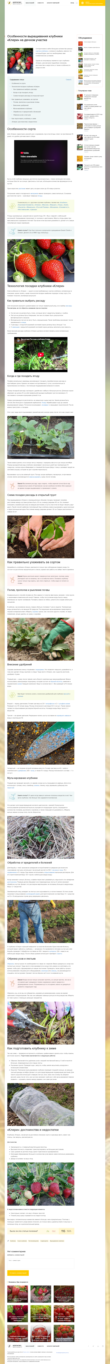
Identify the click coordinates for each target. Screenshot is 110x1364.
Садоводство (44, 1241)
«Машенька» (30, 207)
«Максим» (45, 205)
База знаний (30, 3)
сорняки (35, 612)
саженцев (15, 327)
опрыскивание (49, 872)
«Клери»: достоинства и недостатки (24, 122)
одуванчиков (12, 872)
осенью (20, 696)
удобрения (22, 771)
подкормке (40, 670)
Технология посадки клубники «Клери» (26, 86)
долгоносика (11, 882)
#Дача (94, 2)
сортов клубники (42, 51)
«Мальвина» (54, 207)
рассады (69, 306)
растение (22, 188)
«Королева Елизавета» (26, 205)
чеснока (55, 870)
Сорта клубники (22, 1241)
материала (34, 193)
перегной (10, 788)
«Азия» (65, 205)
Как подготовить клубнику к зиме (24, 118)
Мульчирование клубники (22, 108)
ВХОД (72, 3)
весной (66, 694)
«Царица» (33, 209)
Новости (41, 3)
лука (61, 870)
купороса (52, 951)
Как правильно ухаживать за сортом (25, 99)
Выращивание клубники (57, 1241)
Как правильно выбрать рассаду (25, 89)
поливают (45, 405)
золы (32, 771)
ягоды (40, 196)
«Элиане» (37, 205)
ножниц (54, 971)
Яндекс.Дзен (26, 1352)
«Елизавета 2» (64, 207)
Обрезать (10, 964)
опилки (36, 785)
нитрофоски (50, 704)
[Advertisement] (55, 19)
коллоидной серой (33, 894)
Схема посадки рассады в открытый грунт (28, 96)
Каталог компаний (53, 3)
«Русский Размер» (42, 207)
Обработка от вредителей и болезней (27, 112)
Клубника (13, 1241)
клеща (23, 322)
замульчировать (35, 477)
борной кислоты (56, 681)
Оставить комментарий (18, 1273)
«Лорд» (60, 205)
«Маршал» (53, 205)
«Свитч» (59, 954)
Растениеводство (34, 1241)
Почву (44, 403)
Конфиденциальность (62, 1352)
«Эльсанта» (22, 207)
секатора (44, 971)
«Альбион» (63, 202)
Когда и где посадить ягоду (23, 92)
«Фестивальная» (23, 209)
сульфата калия (64, 704)
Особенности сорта (18, 83)
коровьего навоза (63, 715)
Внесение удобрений (20, 105)
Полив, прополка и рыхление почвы (26, 102)
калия (20, 684)
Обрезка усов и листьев (22, 115)
